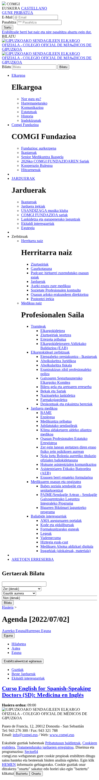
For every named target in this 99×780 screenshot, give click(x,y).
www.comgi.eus (62, 735)
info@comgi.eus (25, 735)
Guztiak (18, 670)
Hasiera (7, 607)
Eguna (16, 653)
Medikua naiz (31, 303)
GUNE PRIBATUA (17, 13)
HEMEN (9, 765)
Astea (16, 648)
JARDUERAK (23, 178)
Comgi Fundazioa (25, 125)
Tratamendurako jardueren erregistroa (45, 747)
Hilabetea (19, 644)
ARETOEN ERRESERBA (33, 559)
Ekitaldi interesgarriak (28, 678)
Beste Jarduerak (24, 674)
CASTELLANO (34, 8)
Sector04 (31, 752)
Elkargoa (18, 75)
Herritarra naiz (32, 241)
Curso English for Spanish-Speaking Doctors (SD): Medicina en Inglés (46, 691)
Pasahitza (9, 22)
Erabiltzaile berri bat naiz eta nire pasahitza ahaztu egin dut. (47, 32)
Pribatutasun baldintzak (62, 743)
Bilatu (6, 67)
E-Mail (7, 17)
